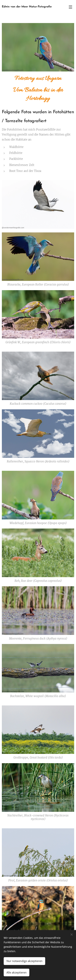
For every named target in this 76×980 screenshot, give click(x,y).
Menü (70, 7)
